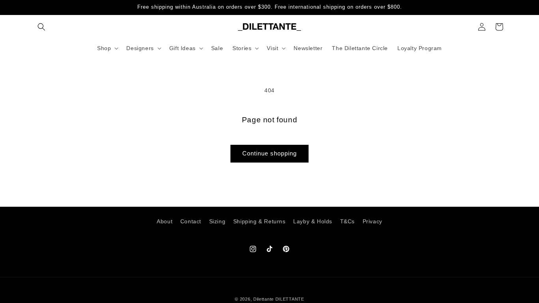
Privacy (372, 221)
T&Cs (347, 221)
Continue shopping (269, 153)
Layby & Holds (312, 221)
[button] (41, 27)
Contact (190, 221)
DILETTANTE (289, 299)
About (164, 221)
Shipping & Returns (259, 221)
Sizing (217, 221)
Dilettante (263, 299)
